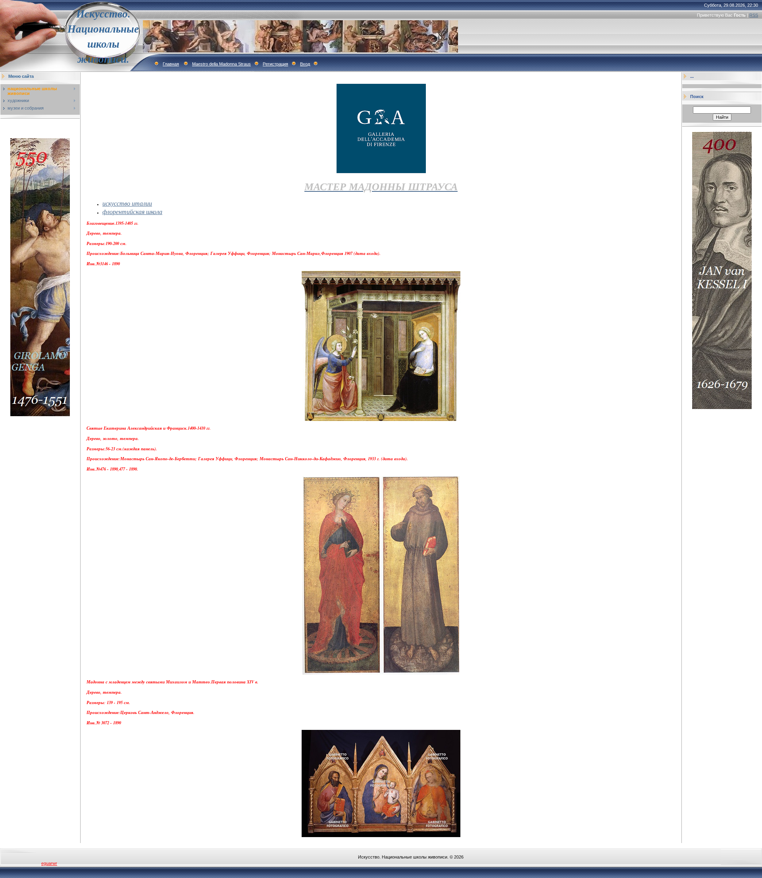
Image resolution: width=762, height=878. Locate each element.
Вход (305, 64)
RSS (753, 15)
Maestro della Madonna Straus (221, 64)
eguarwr (49, 863)
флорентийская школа (132, 211)
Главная (171, 64)
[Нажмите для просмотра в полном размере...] (381, 419)
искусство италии (127, 203)
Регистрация (275, 64)
